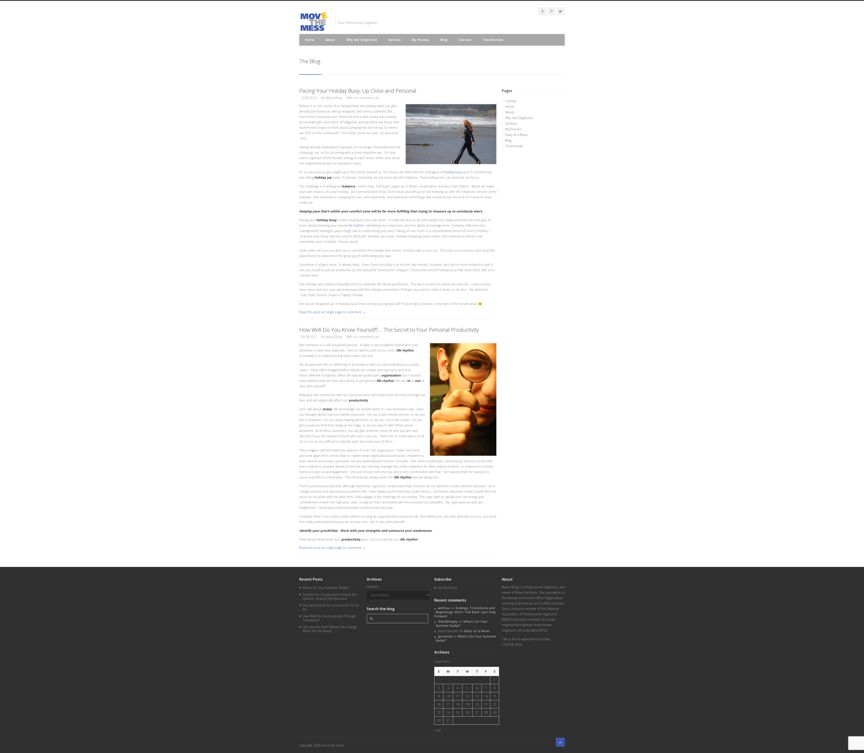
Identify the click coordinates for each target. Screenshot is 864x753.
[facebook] (542, 11)
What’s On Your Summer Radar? (326, 588)
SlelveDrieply (448, 621)
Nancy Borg (334, 98)
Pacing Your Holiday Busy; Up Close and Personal (357, 90)
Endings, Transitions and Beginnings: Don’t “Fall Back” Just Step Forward (465, 612)
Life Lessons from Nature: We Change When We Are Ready (330, 629)
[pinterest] (551, 11)
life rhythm (356, 225)
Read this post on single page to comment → (332, 312)
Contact (465, 40)
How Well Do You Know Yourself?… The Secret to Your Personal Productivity (389, 329)
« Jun (437, 730)
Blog (443, 40)
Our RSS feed (447, 588)
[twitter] (560, 11)
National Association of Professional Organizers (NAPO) (530, 614)
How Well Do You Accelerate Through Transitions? (329, 618)
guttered (445, 636)
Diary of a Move (516, 135)
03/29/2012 (308, 337)
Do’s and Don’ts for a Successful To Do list (331, 607)
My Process (420, 40)
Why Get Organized (361, 40)
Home (309, 40)
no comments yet (366, 98)
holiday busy (453, 172)
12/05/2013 (308, 98)
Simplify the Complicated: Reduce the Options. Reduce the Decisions (330, 596)
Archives (372, 586)
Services (394, 40)
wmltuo (444, 608)
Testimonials (493, 40)
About (330, 40)
